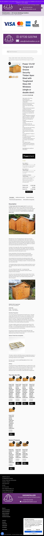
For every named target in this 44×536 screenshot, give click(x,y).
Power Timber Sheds (22, 57)
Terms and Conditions (6, 509)
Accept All (33, 531)
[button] (20, 64)
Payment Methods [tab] (30, 197)
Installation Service (5, 514)
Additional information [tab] (20, 197)
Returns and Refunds (6, 511)
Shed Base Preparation (6, 516)
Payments (4, 522)
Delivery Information (5, 513)
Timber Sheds (14, 57)
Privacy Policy (4, 529)
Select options (11, 403)
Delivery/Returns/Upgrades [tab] (28, 199)
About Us (3, 508)
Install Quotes (4, 525)
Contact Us (4, 520)
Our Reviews (4, 527)
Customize (29, 529)
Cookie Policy (4, 523)
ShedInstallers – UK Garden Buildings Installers (15, 13)
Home (10, 57)
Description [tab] (11, 197)
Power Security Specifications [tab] (15, 199)
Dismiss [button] (26, 2)
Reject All (38, 529)
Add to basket (29, 191)
